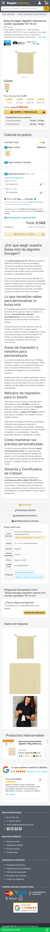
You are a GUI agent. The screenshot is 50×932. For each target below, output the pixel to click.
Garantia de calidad (14, 845)
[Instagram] (20, 828)
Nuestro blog (12, 852)
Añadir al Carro (25, 234)
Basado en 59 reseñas (28, 910)
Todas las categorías (15, 879)
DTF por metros (13, 849)
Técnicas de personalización (18, 868)
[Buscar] (46, 8)
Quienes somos (13, 841)
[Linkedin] (12, 828)
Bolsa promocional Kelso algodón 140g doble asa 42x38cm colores (30, 743)
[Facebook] (16, 828)
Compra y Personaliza (25, 112)
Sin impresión (12, 184)
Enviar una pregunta (35, 613)
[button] (25, 96)
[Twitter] (8, 828)
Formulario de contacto (16, 876)
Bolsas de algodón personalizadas (29, 577)
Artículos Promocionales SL (27, 926)
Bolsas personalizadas (24, 572)
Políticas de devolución (16, 872)
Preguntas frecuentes (15, 865)
